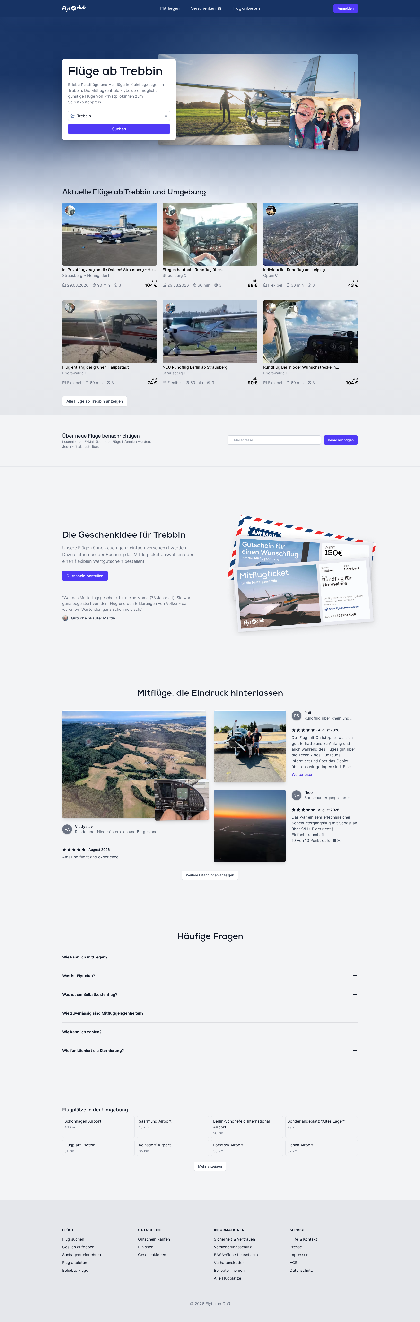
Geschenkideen (152, 1254)
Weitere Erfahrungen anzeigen (210, 875)
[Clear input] (166, 116)
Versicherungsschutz (233, 1247)
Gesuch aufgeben (78, 1247)
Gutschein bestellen (85, 575)
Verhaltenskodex (229, 1262)
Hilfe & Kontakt (303, 1239)
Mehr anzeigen (210, 1166)
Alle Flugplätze (227, 1278)
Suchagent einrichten (81, 1254)
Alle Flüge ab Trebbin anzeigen (94, 401)
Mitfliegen (170, 8)
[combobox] (119, 116)
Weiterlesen (303, 774)
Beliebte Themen (229, 1270)
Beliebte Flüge (75, 1270)
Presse (296, 1247)
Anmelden (346, 8)
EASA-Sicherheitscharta (236, 1254)
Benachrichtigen (341, 440)
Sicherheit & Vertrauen (234, 1239)
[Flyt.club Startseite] (74, 8)
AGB (294, 1262)
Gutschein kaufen (154, 1239)
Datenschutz (301, 1270)
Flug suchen (73, 1239)
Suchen (119, 129)
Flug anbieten (246, 8)
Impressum (300, 1254)
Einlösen (145, 1247)
